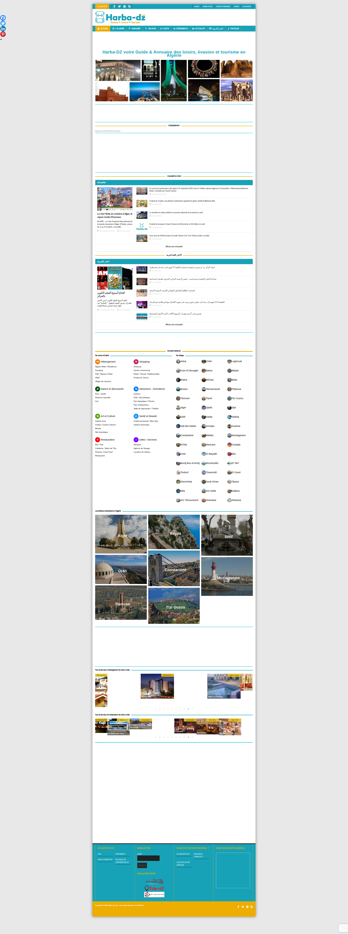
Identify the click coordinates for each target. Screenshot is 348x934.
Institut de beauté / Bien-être (146, 421)
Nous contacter (105, 859)
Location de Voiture (142, 452)
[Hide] (1, 39)
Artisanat (137, 367)
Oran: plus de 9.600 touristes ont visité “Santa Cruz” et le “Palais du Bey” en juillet (179, 236)
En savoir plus (183, 854)
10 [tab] (193, 710)
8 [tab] (185, 710)
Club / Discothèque (142, 397)
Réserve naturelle (102, 397)
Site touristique (101, 432)
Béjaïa (175, 533)
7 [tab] (181, 710)
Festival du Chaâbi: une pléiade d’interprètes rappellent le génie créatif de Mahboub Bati (182, 201)
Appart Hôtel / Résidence (106, 367)
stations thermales (141, 425)
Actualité (200, 28)
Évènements (182, 28)
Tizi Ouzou (175, 607)
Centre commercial (142, 370)
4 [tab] (169, 710)
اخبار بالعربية (217, 28)
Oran (122, 571)
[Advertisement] (203, 15)
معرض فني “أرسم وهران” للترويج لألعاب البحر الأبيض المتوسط (175, 314)
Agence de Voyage (142, 448)
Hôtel (97, 378)
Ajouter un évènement (223, 6)
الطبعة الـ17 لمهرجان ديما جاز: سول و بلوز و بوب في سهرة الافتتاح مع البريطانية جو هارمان (187, 302)
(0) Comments (125, 231)
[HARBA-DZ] (120, 17)
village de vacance (103, 381)
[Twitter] (3, 23)
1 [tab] (156, 710)
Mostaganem (228, 578)
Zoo (97, 401)
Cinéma (137, 394)
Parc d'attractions (141, 405)
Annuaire (136, 28)
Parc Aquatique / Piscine (144, 401)
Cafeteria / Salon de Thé (105, 448)
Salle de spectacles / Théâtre (146, 408)
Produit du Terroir (141, 378)
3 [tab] (164, 710)
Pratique (235, 28)
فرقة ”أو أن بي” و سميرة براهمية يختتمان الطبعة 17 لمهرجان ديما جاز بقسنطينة (182, 267)
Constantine (175, 570)
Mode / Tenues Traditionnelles (146, 374)
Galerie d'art (100, 421)
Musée (98, 428)
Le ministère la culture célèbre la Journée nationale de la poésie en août (176, 212)
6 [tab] (177, 710)
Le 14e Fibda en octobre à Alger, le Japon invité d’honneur (114, 215)
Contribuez (120, 854)
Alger (122, 536)
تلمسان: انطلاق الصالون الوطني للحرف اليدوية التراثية (172, 290)
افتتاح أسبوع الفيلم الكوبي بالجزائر (111, 294)
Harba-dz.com (113, 905)
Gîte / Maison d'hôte (104, 374)
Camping (99, 370)
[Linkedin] (3, 28)
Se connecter (247, 6)
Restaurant (100, 456)
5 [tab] (173, 710)
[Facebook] (3, 18)
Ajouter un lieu (207, 6)
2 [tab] (160, 710)
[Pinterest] (3, 34)
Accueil (196, 6)
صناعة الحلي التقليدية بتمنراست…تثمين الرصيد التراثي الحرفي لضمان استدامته (182, 279)
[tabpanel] (190, 686)
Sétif (229, 537)
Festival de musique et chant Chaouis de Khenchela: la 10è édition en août (177, 224)
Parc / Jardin (100, 394)
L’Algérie (119, 28)
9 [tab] (189, 710)
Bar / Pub (99, 445)
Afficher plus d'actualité (174, 246)
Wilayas (152, 28)
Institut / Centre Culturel (105, 425)
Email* (139, 854)
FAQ (99, 854)
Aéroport (137, 445)
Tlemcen (122, 604)
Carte (166, 28)
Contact (236, 6)
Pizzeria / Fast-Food (104, 452)
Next (250, 690)
